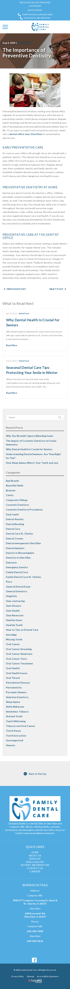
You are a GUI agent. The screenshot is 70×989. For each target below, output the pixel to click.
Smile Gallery (35, 861)
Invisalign (11, 634)
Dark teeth (12, 514)
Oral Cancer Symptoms (19, 653)
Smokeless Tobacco (17, 711)
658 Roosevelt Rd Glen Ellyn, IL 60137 (35, 915)
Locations (35, 6)
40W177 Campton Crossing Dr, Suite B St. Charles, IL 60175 (35, 902)
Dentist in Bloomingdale (20, 552)
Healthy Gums (14, 620)
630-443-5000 (35, 931)
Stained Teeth (14, 716)
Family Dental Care (17, 572)
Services (35, 858)
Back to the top (37, 773)
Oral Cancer (13, 644)
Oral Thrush (13, 677)
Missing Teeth (14, 639)
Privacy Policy (18, 976)
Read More (11, 345)
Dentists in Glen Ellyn (18, 557)
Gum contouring (15, 600)
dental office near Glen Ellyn (25, 134)
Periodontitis (14, 687)
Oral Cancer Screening (19, 649)
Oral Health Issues (16, 673)
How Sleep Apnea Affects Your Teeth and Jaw (32, 462)
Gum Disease (13, 605)
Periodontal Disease (18, 682)
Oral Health (13, 668)
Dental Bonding (15, 524)
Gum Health (13, 610)
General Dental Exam (18, 586)
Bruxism (10, 490)
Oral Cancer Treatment (19, 663)
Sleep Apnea (13, 701)
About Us (35, 855)
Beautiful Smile (14, 485)
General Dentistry (16, 591)
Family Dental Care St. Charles (23, 576)
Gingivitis (11, 596)
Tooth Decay (13, 730)
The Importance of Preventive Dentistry (27, 52)
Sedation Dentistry (17, 697)
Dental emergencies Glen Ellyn (23, 543)
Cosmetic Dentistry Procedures (24, 509)
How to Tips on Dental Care (22, 629)
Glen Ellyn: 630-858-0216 (37, 18)
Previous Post (16, 289)
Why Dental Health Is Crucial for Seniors (29, 449)
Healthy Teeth (14, 625)
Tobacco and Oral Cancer (20, 725)
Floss (9, 581)
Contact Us (35, 868)
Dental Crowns (14, 538)
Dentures (11, 562)
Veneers (10, 745)
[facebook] (34, 960)
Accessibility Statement (47, 976)
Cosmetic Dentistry (17, 504)
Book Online (35, 10)
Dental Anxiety (14, 519)
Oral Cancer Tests (16, 658)
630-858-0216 (35, 941)
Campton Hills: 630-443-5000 (37, 14)
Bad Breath (12, 480)
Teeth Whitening (15, 721)
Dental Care (24, 42)
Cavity (9, 495)
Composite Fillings (17, 500)
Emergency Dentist (17, 567)
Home (35, 852)
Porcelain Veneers (16, 692)
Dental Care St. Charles (19, 533)
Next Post (56, 289)
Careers (35, 871)
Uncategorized (14, 740)
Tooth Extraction (16, 735)
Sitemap (30, 976)
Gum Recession (14, 615)
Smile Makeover (15, 706)
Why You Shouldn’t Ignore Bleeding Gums (29, 435)
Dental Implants (15, 548)
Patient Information (35, 865)
